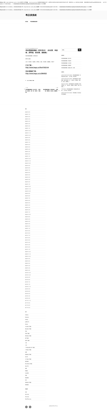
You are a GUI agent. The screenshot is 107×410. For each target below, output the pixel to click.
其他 (28, 80)
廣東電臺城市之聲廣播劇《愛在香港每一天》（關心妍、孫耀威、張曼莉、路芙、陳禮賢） (71, 80)
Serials (26, 324)
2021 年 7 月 (27, 235)
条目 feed (27, 394)
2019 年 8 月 (27, 279)
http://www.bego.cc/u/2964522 (36, 73)
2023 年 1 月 (27, 212)
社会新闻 (27, 373)
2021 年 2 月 (27, 247)
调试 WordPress (90, 2)
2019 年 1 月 (27, 284)
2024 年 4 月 (27, 177)
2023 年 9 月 (27, 193)
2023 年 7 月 (27, 198)
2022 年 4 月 (27, 223)
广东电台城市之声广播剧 (30, 347)
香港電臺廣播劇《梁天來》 (66, 58)
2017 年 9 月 (27, 302)
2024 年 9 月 (27, 165)
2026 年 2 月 (27, 126)
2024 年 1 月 (27, 184)
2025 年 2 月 (27, 153)
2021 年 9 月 (27, 230)
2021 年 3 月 (27, 244)
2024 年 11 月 (28, 160)
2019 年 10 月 (28, 275)
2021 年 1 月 (27, 249)
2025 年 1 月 (27, 156)
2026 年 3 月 (27, 123)
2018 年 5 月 (27, 293)
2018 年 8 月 (27, 291)
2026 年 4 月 (27, 121)
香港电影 (27, 384)
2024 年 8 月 (27, 167)
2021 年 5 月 (27, 240)
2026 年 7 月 (27, 114)
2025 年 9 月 (27, 137)
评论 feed (27, 396)
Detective (27, 317)
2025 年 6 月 (27, 144)
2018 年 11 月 (28, 286)
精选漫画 (27, 377)
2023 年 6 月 (27, 200)
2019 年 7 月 (27, 281)
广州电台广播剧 (28, 349)
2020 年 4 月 (27, 265)
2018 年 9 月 (27, 288)
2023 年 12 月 (28, 186)
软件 (26, 380)
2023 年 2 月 (27, 209)
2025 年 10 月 (28, 135)
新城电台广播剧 (28, 354)
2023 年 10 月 (28, 191)
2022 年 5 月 (27, 221)
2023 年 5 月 (27, 202)
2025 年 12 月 (28, 130)
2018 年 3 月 (27, 295)
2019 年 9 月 (27, 277)
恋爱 (26, 352)
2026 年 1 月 (27, 128)
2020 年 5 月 (27, 263)
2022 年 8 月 (27, 216)
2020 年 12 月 (28, 251)
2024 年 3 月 (27, 179)
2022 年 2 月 (27, 226)
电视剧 (26, 370)
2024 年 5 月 (27, 174)
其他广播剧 (27, 333)
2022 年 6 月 (27, 219)
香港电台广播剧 (31, 80)
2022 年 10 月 (28, 214)
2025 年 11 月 (28, 132)
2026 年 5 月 (27, 119)
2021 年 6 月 (27, 237)
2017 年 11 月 (28, 300)
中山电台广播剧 (28, 326)
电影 (26, 368)
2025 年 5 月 (27, 147)
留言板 (26, 21)
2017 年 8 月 (27, 305)
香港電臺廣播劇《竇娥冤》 (66, 65)
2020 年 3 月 (27, 268)
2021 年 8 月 (27, 233)
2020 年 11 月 (28, 254)
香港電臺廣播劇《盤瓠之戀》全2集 (68, 67)
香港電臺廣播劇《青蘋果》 (66, 60)
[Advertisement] (53, 33)
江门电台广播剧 (28, 359)
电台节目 (27, 366)
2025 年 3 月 (27, 151)
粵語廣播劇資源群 (33, 21)
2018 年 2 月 (27, 298)
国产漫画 (27, 338)
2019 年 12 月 (28, 272)
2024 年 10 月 (28, 163)
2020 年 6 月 (27, 261)
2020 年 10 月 (28, 256)
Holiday (26, 319)
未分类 (26, 356)
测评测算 (27, 361)
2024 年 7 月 (27, 170)
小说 (26, 345)
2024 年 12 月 (28, 158)
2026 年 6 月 (27, 116)
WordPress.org (28, 399)
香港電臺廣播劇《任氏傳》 (66, 63)
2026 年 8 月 (27, 112)
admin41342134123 (34, 48)
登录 (26, 392)
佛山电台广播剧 (28, 328)
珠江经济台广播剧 (28, 363)
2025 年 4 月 (27, 149)
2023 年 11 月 (28, 188)
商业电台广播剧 (28, 335)
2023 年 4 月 (27, 205)
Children (26, 314)
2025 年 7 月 (27, 142)
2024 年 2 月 (27, 181)
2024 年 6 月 (27, 172)
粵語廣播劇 (31, 14)
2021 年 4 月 (27, 242)
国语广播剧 (27, 340)
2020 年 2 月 (27, 270)
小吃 (26, 342)
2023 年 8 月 (27, 195)
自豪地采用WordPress (53, 405)
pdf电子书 (27, 321)
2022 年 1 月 (27, 228)
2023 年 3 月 (27, 207)
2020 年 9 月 (27, 258)
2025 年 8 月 (27, 139)
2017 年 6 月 (27, 307)
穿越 (26, 375)
